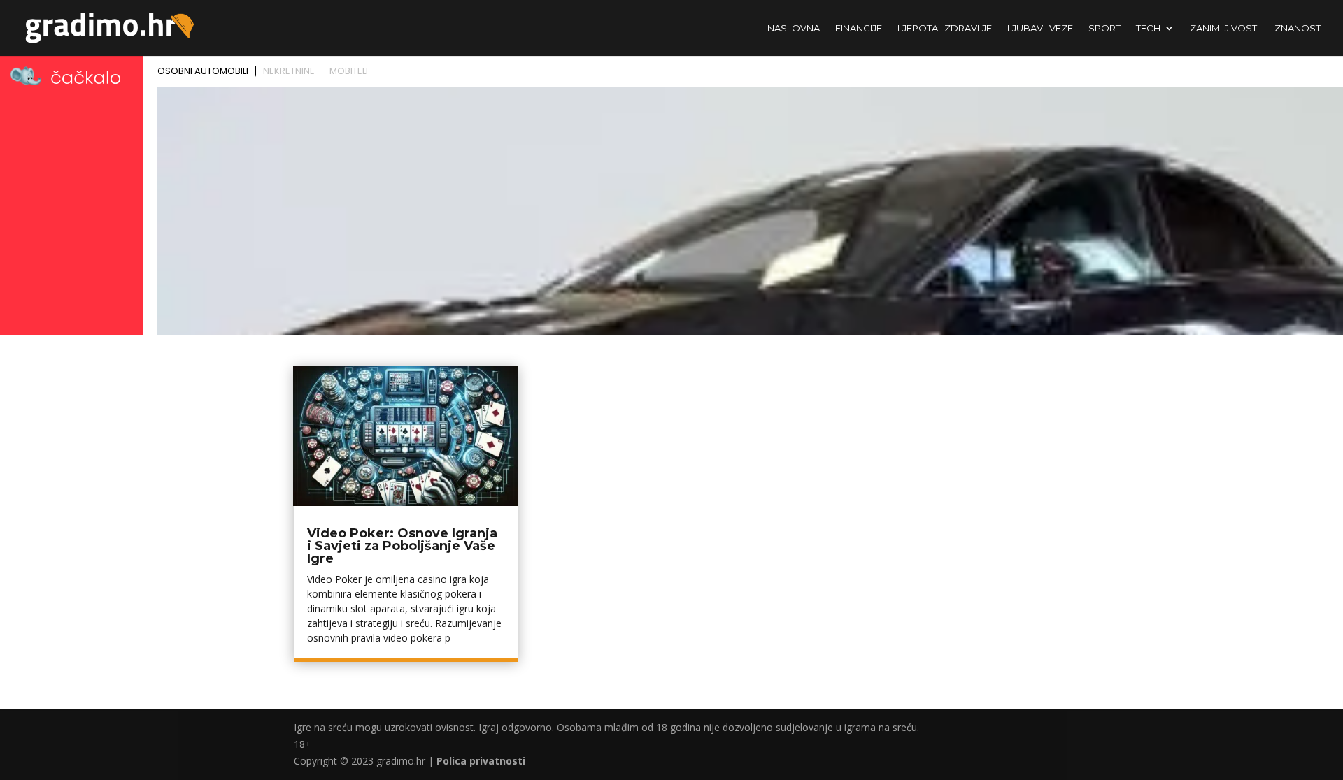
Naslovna (793, 28)
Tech (1148, 28)
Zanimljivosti (1224, 28)
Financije (858, 28)
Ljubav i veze (1040, 28)
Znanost (1297, 28)
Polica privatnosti (480, 760)
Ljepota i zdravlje (944, 28)
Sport (1104, 28)
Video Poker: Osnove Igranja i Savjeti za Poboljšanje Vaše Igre (402, 546)
